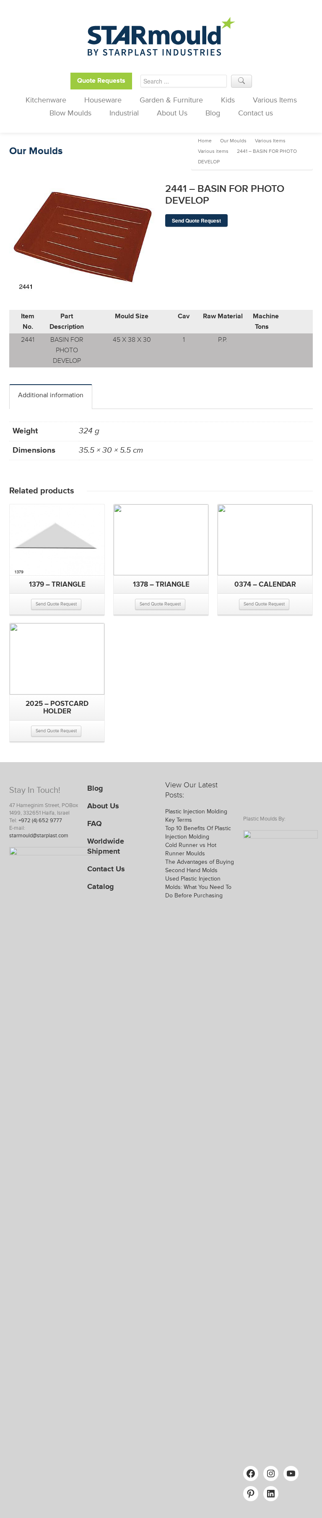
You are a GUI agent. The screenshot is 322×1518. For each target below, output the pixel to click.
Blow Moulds (70, 113)
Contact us (255, 113)
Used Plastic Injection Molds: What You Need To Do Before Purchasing (198, 887)
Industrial (124, 113)
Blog (212, 113)
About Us (172, 113)
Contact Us (106, 868)
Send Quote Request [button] (56, 604)
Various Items (275, 100)
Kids (228, 100)
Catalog (100, 886)
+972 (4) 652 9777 (40, 820)
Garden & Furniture (171, 100)
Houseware (103, 100)
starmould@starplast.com (38, 835)
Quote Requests (101, 81)
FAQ (94, 823)
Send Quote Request (196, 220)
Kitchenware (46, 100)
